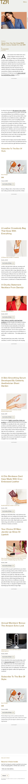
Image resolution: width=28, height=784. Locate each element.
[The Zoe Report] (4, 2)
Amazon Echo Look (9, 662)
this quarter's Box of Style (19, 110)
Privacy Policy (3, 779)
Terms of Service (20, 778)
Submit (4, 775)
